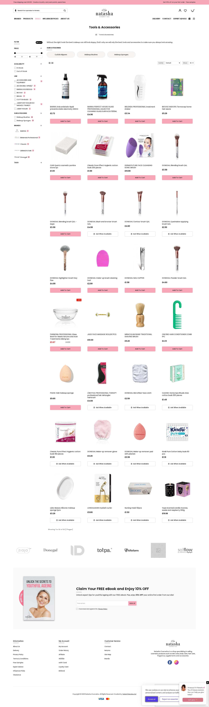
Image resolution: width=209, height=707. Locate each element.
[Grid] (49, 63)
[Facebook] (170, 662)
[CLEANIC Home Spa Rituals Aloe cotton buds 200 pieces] (177, 373)
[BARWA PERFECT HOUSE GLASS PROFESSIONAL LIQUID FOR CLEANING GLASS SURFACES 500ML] (102, 87)
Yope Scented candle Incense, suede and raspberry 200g (175, 509)
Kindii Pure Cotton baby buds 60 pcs (175, 453)
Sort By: (161, 63)
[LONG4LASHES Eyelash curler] (102, 488)
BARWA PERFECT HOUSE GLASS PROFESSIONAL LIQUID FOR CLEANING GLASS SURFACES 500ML (102, 109)
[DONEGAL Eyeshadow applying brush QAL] (177, 202)
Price (16, 48)
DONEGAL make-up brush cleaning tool (102, 279)
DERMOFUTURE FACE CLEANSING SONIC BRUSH (138, 166)
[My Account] (180, 10)
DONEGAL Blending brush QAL (174, 165)
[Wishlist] (185, 10)
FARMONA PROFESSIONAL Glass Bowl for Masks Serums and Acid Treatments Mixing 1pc (64, 336)
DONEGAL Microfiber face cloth (138, 393)
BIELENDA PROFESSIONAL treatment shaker (140, 108)
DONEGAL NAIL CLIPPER (134, 278)
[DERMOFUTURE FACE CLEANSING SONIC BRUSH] (140, 145)
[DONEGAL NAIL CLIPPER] (140, 258)
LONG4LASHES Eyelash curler (99, 508)
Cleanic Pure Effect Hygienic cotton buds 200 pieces (102, 166)
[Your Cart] (192, 10)
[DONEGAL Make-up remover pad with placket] (140, 432)
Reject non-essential (170, 699)
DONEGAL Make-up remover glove (102, 452)
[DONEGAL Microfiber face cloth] (140, 373)
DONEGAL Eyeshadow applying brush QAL (175, 223)
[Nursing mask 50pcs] (140, 488)
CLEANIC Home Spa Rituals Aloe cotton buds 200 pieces (175, 394)
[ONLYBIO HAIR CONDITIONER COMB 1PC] (177, 314)
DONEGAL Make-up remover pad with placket (139, 453)
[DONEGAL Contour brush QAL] (140, 202)
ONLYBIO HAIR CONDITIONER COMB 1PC (177, 335)
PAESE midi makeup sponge (62, 393)
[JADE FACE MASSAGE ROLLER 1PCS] (102, 314)
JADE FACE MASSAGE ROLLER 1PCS (101, 334)
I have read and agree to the (92, 609)
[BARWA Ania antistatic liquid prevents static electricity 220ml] (65, 87)
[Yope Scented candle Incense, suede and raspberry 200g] (177, 488)
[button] (65, 121)
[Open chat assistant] (192, 693)
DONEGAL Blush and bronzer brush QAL (102, 223)
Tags (16, 162)
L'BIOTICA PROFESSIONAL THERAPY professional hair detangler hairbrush (101, 395)
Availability (19, 64)
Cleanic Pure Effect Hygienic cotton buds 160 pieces (65, 453)
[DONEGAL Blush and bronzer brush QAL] (102, 202)
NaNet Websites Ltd (129, 694)
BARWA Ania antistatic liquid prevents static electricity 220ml (64, 108)
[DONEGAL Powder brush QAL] (177, 258)
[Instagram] (176, 662)
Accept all (151, 699)
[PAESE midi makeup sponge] (65, 373)
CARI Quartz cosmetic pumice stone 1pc (63, 166)
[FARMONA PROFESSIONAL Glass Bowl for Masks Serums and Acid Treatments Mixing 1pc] (65, 314)
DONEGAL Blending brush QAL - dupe (63, 223)
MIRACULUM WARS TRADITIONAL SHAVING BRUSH (138, 335)
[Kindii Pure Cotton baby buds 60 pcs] (177, 432)
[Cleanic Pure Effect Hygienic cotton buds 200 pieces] (102, 145)
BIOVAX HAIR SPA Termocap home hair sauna (176, 108)
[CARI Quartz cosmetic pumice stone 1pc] (65, 145)
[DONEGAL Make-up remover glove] (102, 432)
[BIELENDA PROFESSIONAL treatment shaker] (140, 87)
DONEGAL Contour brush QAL (137, 222)
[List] (52, 63)
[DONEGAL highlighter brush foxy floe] (65, 258)
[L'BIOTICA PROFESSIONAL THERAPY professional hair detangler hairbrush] (102, 373)
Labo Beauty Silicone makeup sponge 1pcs (62, 509)
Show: (185, 63)
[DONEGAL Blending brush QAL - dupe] (65, 202)
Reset (40, 42)
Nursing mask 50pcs (133, 508)
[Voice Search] (14, 10)
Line (15, 76)
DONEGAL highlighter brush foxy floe (63, 279)
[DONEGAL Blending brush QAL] (177, 145)
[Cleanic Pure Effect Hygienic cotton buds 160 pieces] (65, 432)
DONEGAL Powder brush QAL (174, 278)
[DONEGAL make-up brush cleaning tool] (102, 258)
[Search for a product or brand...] (65, 10)
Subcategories (20, 113)
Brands (17, 125)
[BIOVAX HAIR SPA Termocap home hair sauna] (177, 87)
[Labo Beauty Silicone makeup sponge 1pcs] (65, 488)
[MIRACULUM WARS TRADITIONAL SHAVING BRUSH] (140, 314)
